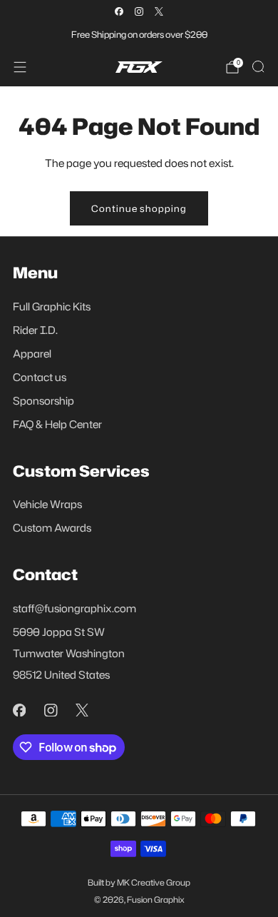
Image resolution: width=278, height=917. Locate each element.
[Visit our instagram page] (139, 11)
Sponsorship (43, 400)
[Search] (258, 66)
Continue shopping (139, 208)
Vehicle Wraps (47, 504)
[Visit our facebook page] (119, 11)
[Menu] (20, 67)
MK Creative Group (153, 882)
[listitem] (139, 34)
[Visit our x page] (159, 11)
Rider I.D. (35, 330)
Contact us (39, 377)
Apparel (32, 353)
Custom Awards (52, 527)
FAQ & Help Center (57, 424)
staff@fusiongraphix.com (74, 608)
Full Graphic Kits (52, 306)
